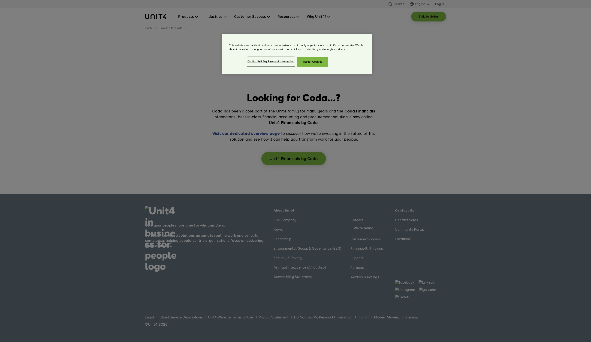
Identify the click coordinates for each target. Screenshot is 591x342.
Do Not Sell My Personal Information (271, 61)
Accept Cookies (312, 61)
